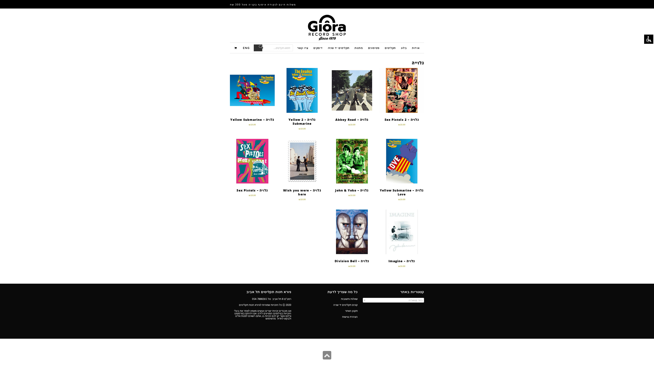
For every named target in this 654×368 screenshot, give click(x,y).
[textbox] (393, 300)
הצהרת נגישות (350, 316)
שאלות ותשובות (349, 299)
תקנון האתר (351, 310)
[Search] (258, 47)
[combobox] (393, 300)
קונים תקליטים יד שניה (345, 304)
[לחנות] (236, 47)
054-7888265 (259, 299)
